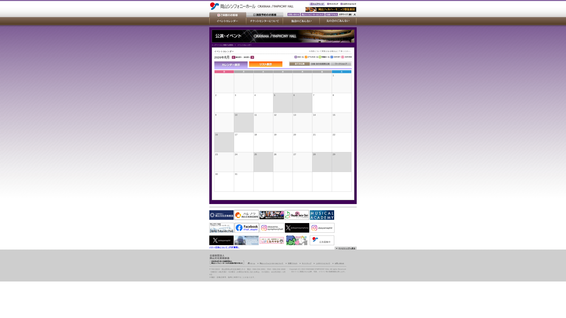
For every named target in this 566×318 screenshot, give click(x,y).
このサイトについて (323, 263)
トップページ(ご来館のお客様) (222, 45)
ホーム (252, 263)
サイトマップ (306, 263)
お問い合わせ (339, 263)
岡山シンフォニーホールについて (271, 263)
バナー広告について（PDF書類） (224, 247)
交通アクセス (292, 263)
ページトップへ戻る (346, 248)
